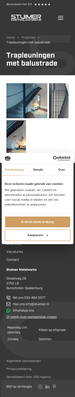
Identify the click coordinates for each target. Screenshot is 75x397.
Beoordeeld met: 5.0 (19, 4)
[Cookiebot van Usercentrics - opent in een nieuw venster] (53, 158)
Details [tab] (38, 169)
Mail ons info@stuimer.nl (31, 304)
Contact (12, 260)
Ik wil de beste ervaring (37, 222)
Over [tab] (61, 169)
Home (10, 37)
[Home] (26, 18)
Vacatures (14, 252)
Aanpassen (35, 235)
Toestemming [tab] (14, 169)
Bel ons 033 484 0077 (29, 298)
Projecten (28, 37)
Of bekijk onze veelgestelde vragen (31, 317)
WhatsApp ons (23, 310)
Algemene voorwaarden (23, 361)
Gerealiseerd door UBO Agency (28, 377)
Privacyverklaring (18, 369)
